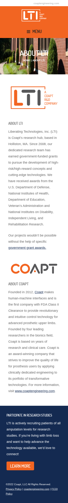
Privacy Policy (14, 489)
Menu (37, 31)
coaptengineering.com (46, 3)
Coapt (39, 292)
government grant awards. (27, 248)
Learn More (20, 465)
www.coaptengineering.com (35, 391)
